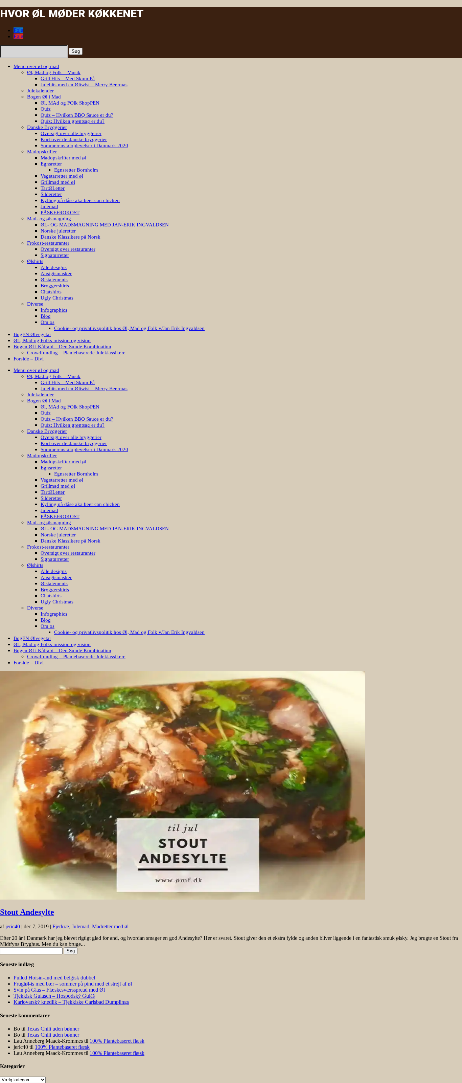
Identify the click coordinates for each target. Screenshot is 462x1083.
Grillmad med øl (58, 182)
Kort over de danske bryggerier (74, 139)
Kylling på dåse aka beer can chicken (80, 200)
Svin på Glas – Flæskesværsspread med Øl (59, 990)
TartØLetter (53, 188)
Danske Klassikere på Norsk (70, 237)
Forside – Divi (29, 358)
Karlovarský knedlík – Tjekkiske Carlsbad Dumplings (71, 1002)
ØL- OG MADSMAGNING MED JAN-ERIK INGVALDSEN (105, 224)
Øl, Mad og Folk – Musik (53, 72)
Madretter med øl (110, 926)
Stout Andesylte (27, 912)
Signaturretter (55, 255)
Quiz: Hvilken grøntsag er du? (73, 121)
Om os (47, 322)
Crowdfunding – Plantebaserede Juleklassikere (76, 352)
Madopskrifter (42, 151)
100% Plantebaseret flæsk (117, 1041)
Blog (46, 316)
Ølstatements (54, 279)
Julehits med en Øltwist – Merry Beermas (84, 84)
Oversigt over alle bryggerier (71, 133)
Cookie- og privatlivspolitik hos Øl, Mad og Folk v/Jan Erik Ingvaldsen (129, 328)
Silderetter (51, 194)
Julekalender (40, 90)
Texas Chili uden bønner (53, 1029)
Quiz (46, 109)
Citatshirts (51, 291)
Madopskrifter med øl (63, 157)
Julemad (49, 206)
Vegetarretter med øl (62, 176)
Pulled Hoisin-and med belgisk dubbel (54, 977)
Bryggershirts (55, 285)
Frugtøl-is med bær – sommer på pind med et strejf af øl (73, 984)
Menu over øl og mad (36, 66)
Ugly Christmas (57, 298)
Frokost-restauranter (48, 243)
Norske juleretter (58, 231)
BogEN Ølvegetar (32, 334)
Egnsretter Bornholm (76, 170)
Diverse (35, 304)
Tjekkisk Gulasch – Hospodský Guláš (54, 996)
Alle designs (54, 267)
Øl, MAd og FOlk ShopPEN (70, 103)
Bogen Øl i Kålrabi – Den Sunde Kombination (62, 346)
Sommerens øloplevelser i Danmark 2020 (84, 145)
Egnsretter (51, 164)
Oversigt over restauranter (68, 249)
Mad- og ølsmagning (49, 218)
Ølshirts (35, 261)
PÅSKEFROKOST (60, 212)
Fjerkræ (60, 926)
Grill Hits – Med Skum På (68, 78)
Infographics (54, 310)
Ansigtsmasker (56, 273)
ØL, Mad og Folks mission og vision (52, 340)
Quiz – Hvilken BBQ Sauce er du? (77, 115)
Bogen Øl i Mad (44, 97)
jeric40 (12, 926)
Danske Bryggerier (47, 127)
